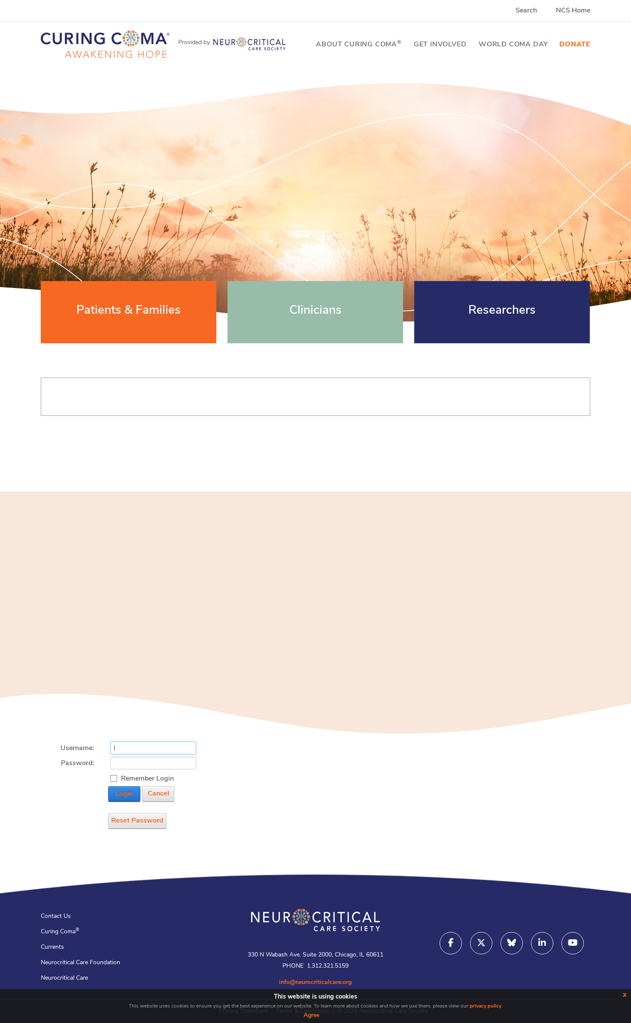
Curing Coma (60, 932)
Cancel (158, 793)
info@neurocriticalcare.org (315, 982)
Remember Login (147, 778)
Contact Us (56, 916)
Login (124, 793)
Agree (311, 1015)
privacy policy (485, 1006)
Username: (77, 748)
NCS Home (573, 10)
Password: (77, 763)
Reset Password (137, 820)
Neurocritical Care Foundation (80, 962)
